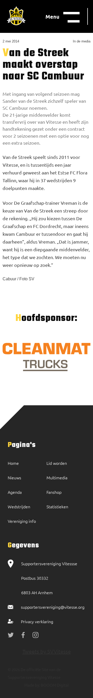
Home (13, 463)
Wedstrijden (19, 506)
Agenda (15, 492)
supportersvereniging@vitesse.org (52, 607)
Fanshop (54, 492)
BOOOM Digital (54, 684)
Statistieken (57, 506)
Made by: (32, 684)
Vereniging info (22, 521)
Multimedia (57, 477)
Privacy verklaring (37, 621)
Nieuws (14, 477)
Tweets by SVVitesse (46, 651)
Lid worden (57, 463)
